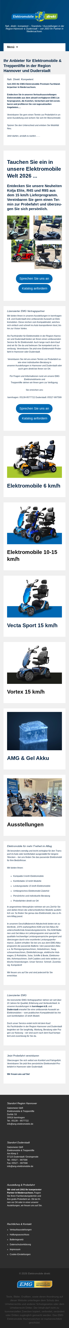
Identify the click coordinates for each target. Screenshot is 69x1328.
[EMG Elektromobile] (34, 1281)
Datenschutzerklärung (20, 1244)
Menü (11, 47)
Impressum (15, 1249)
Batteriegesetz (17, 1239)
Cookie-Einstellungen (20, 1254)
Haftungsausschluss (19, 1234)
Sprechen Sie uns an (34, 278)
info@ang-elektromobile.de (20, 1124)
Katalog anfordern (34, 288)
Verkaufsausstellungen (21, 1229)
